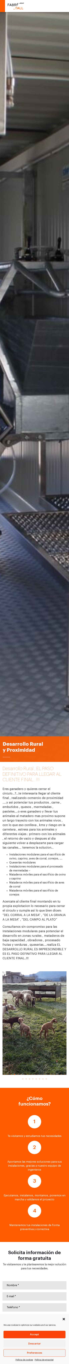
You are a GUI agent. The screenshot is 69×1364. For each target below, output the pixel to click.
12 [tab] (41, 1074)
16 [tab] (54, 1074)
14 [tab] (48, 1074)
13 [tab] (44, 1074)
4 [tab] (14, 1074)
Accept (34, 1334)
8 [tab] (27, 1074)
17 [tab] (58, 1074)
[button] (63, 1318)
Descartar (34, 1343)
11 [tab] (38, 1074)
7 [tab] (24, 1074)
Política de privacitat (44, 1360)
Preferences (34, 1353)
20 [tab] (22, 1079)
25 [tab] (39, 1079)
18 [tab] (61, 1074)
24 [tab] (36, 1079)
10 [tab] (34, 1074)
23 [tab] (32, 1079)
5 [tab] (17, 1074)
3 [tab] (11, 1074)
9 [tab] (31, 1074)
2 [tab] (7, 1074)
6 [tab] (21, 1074)
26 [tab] (43, 1079)
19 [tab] (64, 1074)
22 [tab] (29, 1079)
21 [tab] (26, 1079)
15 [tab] (51, 1074)
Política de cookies (24, 1360)
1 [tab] (4, 1074)
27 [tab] (46, 1079)
